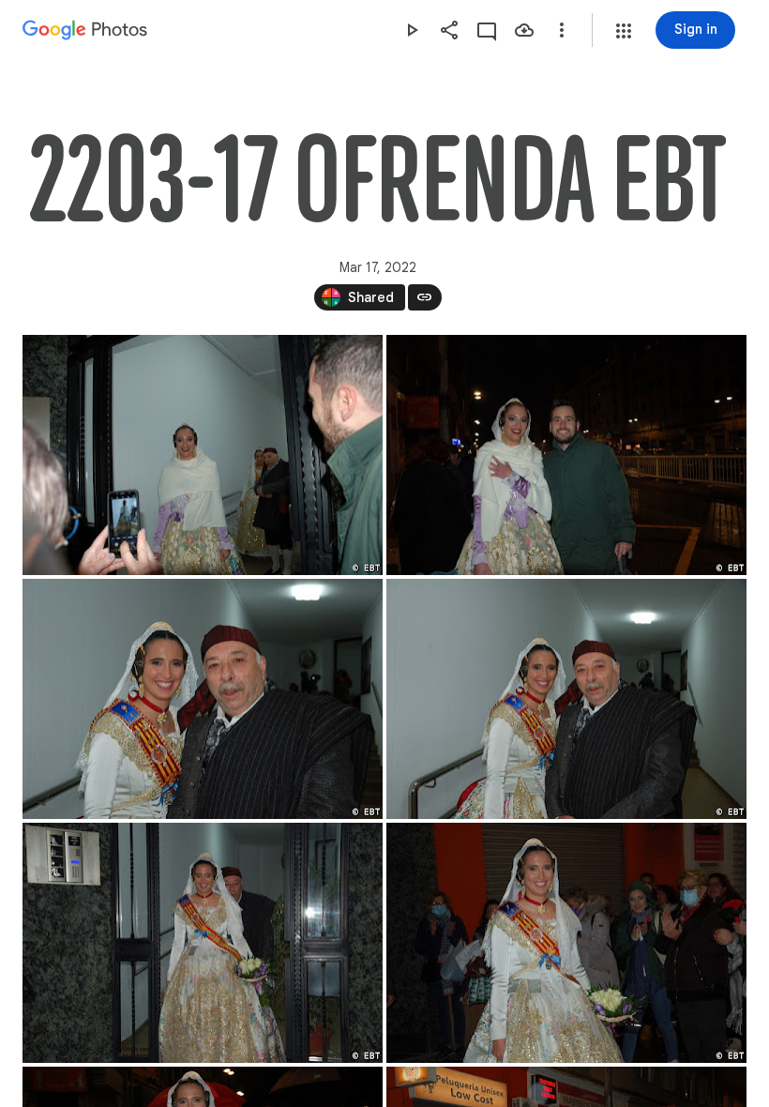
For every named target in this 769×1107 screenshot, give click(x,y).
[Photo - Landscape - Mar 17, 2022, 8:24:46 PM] (203, 699)
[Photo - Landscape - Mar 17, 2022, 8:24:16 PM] (566, 455)
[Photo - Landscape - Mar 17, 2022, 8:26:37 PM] (566, 943)
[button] (623, 31)
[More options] (562, 30)
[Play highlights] (411, 30)
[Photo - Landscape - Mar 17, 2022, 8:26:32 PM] (203, 943)
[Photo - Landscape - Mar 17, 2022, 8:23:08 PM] (203, 455)
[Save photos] (524, 30)
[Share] (449, 30)
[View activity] (486, 30)
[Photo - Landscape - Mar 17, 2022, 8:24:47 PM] (566, 699)
